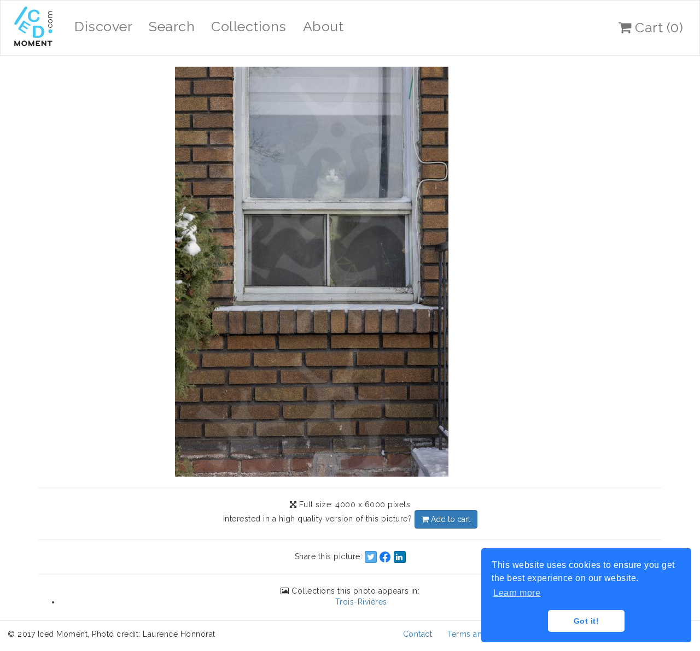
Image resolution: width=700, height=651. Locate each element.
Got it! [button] (586, 621)
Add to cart (449, 519)
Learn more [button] (516, 592)
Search (172, 26)
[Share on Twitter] (371, 557)
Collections (249, 26)
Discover (103, 26)
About (323, 26)
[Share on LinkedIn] (400, 557)
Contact (418, 634)
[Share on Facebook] (385, 557)
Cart (658, 27)
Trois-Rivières (361, 601)
